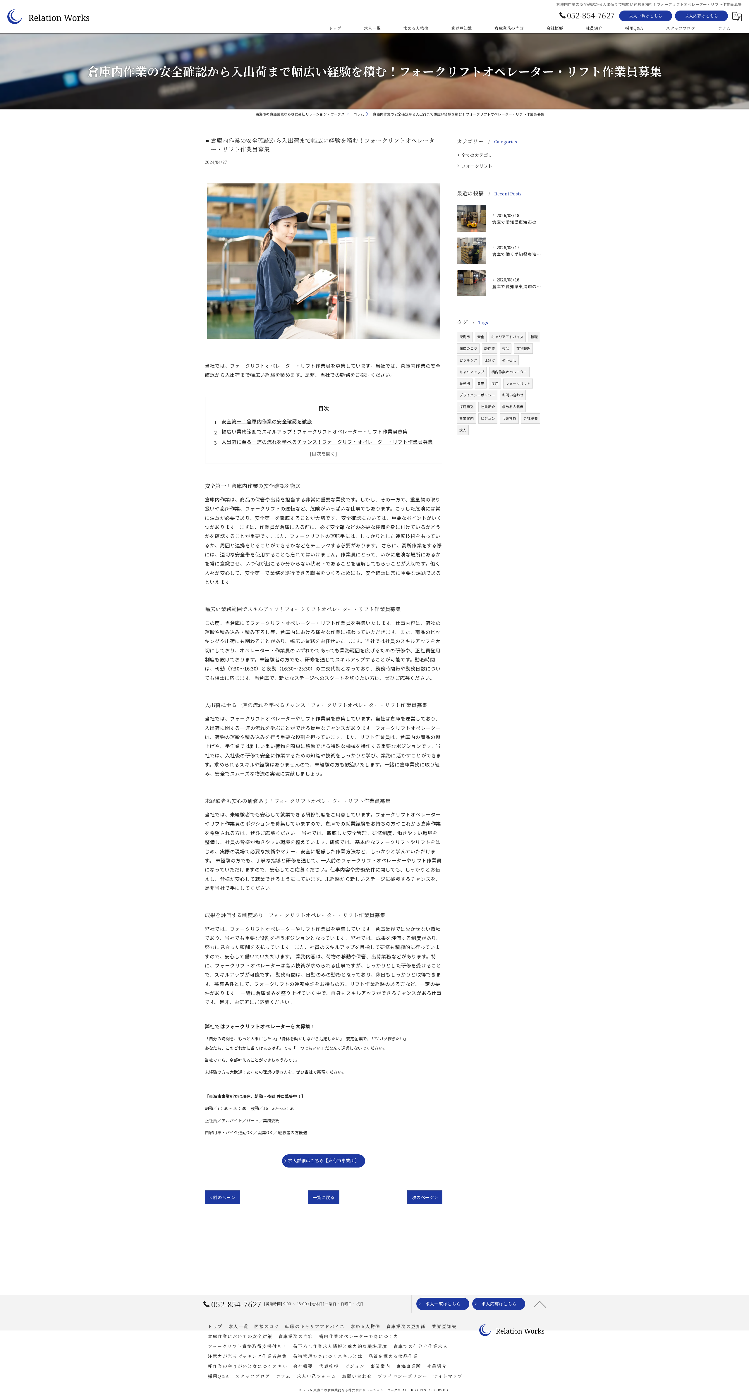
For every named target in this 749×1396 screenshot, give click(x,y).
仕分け (489, 359)
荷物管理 (523, 348)
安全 (480, 336)
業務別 (464, 383)
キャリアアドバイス (507, 336)
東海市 (464, 336)
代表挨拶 (509, 418)
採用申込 (466, 406)
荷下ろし (509, 359)
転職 (533, 336)
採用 (494, 383)
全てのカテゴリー (479, 155)
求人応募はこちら (701, 16)
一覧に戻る (323, 1197)
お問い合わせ (512, 394)
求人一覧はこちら (645, 16)
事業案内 (466, 418)
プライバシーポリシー (477, 394)
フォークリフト (476, 166)
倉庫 (480, 383)
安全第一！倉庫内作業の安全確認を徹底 (266, 421)
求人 (462, 429)
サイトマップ (448, 1376)
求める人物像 (512, 406)
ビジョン (488, 418)
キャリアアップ (471, 371)
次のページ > (425, 1197)
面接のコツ (468, 348)
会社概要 (530, 418)
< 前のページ (222, 1197)
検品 (505, 348)
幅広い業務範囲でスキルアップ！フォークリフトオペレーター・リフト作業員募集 (314, 431)
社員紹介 (488, 406)
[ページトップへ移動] (540, 1304)
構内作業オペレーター (509, 371)
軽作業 (489, 348)
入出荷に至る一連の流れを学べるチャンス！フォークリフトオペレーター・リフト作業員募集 (327, 441)
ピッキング (468, 359)
